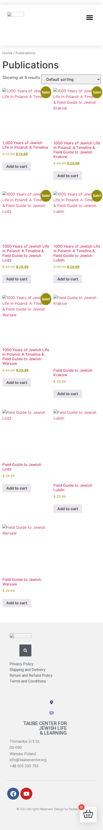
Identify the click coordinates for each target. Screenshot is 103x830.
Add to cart (16, 166)
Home (7, 53)
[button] (89, 17)
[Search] (25, 650)
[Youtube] (26, 794)
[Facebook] (13, 794)
